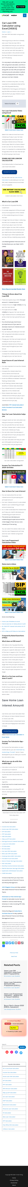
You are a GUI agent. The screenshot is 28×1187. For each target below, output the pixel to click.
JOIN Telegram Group (8, 887)
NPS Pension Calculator (10, 1088)
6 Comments (7, 987)
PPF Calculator (6, 834)
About (14, 1185)
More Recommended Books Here (13, 289)
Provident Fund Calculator (10, 858)
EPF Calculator (7, 1121)
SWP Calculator (7, 1100)
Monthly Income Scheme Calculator (13, 866)
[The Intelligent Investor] (7, 276)
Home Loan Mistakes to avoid (11, 621)
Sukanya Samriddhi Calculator (11, 856)
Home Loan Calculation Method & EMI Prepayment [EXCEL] (13, 983)
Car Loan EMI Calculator (9, 851)
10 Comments (7, 999)
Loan (13, 976)
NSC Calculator (6, 863)
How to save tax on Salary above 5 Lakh (14, 624)
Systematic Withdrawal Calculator (12, 871)
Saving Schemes (11, 1009)
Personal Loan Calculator (10, 1109)
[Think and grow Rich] (20, 276)
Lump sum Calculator (8, 844)
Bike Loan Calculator (9, 1117)
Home (14, 1178)
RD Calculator (6, 848)
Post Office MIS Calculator (10, 1125)
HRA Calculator (6, 836)
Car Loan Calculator (9, 1096)
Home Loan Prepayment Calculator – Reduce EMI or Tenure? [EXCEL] (13, 995)
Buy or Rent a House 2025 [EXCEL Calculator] (14, 1006)
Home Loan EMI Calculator (10, 829)
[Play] (14, 122)
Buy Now (13, 1028)
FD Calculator (6, 846)
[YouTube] (12, 15)
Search (4, 1044)
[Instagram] (13, 15)
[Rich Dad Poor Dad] (7, 258)
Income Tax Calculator (9, 826)
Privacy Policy (14, 1180)
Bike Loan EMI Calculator (9, 853)
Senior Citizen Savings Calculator (12, 861)
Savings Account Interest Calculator (13, 841)
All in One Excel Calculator (11, 1068)
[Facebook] (14, 15)
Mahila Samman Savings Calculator (13, 868)
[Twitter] (16, 15)
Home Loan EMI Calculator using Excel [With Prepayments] (12, 972)
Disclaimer (14, 1183)
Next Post (14, 956)
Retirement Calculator (9, 1104)
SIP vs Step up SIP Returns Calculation (13, 631)
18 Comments (7, 976)
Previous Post (14, 952)
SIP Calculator (6, 831)
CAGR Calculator (7, 873)
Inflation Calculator (9, 1129)
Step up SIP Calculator (9, 839)
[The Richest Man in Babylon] (20, 258)
